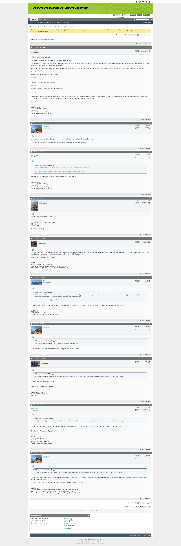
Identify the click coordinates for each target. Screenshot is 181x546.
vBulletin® (90, 541)
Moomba (139, 535)
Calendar (42, 22)
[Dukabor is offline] (36, 129)
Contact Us (133, 535)
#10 (149, 452)
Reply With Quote (146, 119)
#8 (149, 358)
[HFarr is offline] (34, 244)
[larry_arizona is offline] (35, 364)
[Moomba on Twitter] (140, 2)
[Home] (60, 8)
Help (139, 15)
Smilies (66, 520)
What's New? (43, 19)
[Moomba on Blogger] (150, 2)
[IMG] (65, 522)
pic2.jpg (33, 71)
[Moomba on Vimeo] (143, 2)
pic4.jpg (33, 78)
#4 (149, 198)
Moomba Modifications (56, 27)
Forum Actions (57, 22)
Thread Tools (139, 44)
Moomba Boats (42, 27)
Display (147, 44)
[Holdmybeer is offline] (34, 205)
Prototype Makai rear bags (45, 39)
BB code (66, 518)
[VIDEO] (66, 524)
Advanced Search (146, 22)
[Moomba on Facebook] (136, 2)
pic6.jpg (33, 101)
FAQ (38, 22)
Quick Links (66, 22)
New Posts (33, 22)
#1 (149, 47)
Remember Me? (120, 17)
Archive (145, 535)
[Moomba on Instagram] (146, 2)
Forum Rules (67, 528)
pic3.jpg (33, 85)
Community (49, 22)
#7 (149, 323)
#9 (149, 404)
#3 (149, 151)
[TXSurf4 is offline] (36, 282)
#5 (149, 238)
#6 (149, 277)
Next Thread (96, 511)
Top (149, 506)
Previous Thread (86, 511)
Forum (34, 19)
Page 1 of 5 (133, 34)
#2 (149, 123)
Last (148, 35)
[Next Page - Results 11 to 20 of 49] (145, 35)
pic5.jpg (33, 92)
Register (146, 15)
